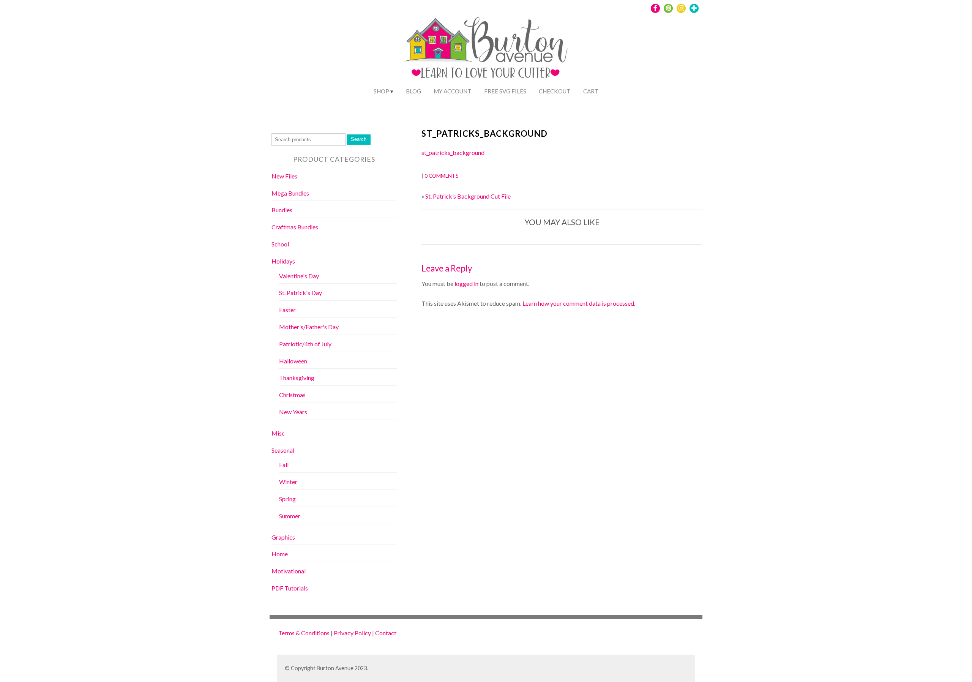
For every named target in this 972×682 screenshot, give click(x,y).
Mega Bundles (290, 193)
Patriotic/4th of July (305, 343)
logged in (466, 283)
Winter (288, 481)
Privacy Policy (352, 632)
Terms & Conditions (304, 632)
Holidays (283, 261)
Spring (287, 498)
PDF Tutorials (289, 588)
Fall (284, 464)
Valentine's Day (299, 275)
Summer (289, 515)
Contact (385, 632)
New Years (293, 411)
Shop (381, 91)
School (280, 244)
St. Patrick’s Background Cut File (468, 196)
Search (358, 139)
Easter (287, 309)
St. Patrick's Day (300, 292)
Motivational (288, 571)
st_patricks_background (484, 133)
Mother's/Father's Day (309, 326)
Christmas (292, 394)
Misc (278, 433)
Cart (591, 91)
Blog (413, 91)
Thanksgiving (296, 377)
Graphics (283, 537)
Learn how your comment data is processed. (578, 303)
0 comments (441, 176)
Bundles (281, 209)
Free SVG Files (505, 91)
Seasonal (282, 450)
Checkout (555, 91)
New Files (284, 176)
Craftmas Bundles (294, 226)
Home (279, 553)
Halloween (293, 361)
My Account (453, 91)
